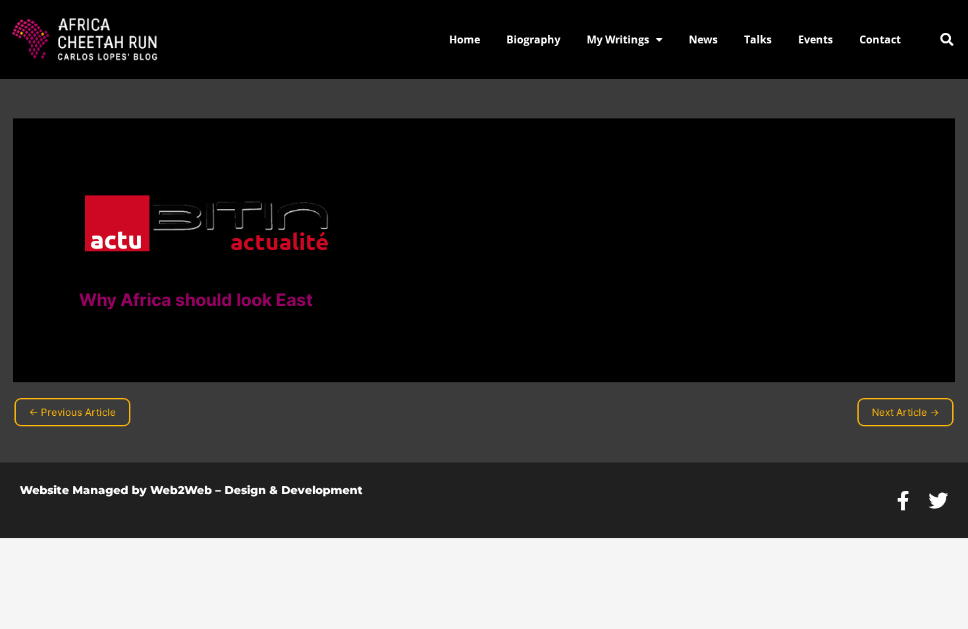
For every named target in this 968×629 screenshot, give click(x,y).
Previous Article (72, 412)
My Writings (618, 39)
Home (464, 39)
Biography (533, 39)
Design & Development (294, 490)
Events (815, 39)
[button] (947, 39)
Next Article (905, 412)
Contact (880, 39)
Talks (758, 39)
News (703, 39)
